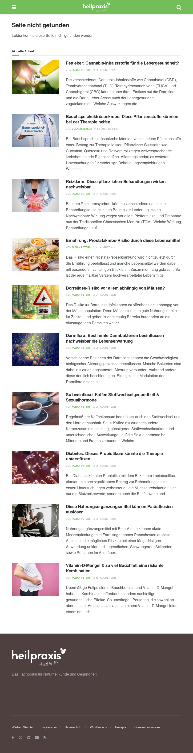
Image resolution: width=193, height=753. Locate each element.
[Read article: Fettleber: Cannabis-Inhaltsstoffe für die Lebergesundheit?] (35, 77)
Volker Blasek (82, 128)
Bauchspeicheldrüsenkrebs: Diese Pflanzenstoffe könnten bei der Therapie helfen (122, 119)
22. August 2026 (105, 70)
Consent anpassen (147, 727)
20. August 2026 (105, 347)
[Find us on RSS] (45, 738)
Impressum (49, 727)
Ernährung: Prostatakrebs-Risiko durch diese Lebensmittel (123, 240)
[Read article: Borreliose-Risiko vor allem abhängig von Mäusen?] (35, 302)
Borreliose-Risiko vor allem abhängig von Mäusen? (115, 288)
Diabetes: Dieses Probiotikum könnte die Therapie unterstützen (114, 456)
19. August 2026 (105, 577)
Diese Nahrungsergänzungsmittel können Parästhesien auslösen (119, 509)
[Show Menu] (14, 7)
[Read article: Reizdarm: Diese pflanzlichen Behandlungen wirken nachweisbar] (35, 195)
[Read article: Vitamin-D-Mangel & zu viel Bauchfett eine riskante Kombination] (35, 579)
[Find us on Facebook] (13, 738)
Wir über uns (98, 727)
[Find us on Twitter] (20, 738)
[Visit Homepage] (96, 7)
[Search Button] (179, 7)
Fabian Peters (81, 70)
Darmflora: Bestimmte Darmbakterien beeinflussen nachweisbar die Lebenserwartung (115, 338)
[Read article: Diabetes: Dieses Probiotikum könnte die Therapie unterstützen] (35, 467)
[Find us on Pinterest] (28, 738)
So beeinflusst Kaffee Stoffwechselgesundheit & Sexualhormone (112, 397)
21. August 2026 (107, 128)
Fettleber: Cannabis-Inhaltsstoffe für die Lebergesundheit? (122, 63)
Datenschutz (73, 727)
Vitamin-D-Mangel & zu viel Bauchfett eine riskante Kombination (115, 568)
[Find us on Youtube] (37, 738)
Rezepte (120, 727)
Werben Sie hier (22, 727)
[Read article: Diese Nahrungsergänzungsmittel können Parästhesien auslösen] (35, 520)
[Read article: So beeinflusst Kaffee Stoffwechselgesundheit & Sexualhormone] (35, 408)
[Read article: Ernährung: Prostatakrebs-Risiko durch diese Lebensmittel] (35, 254)
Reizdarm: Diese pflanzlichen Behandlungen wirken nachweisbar (116, 184)
